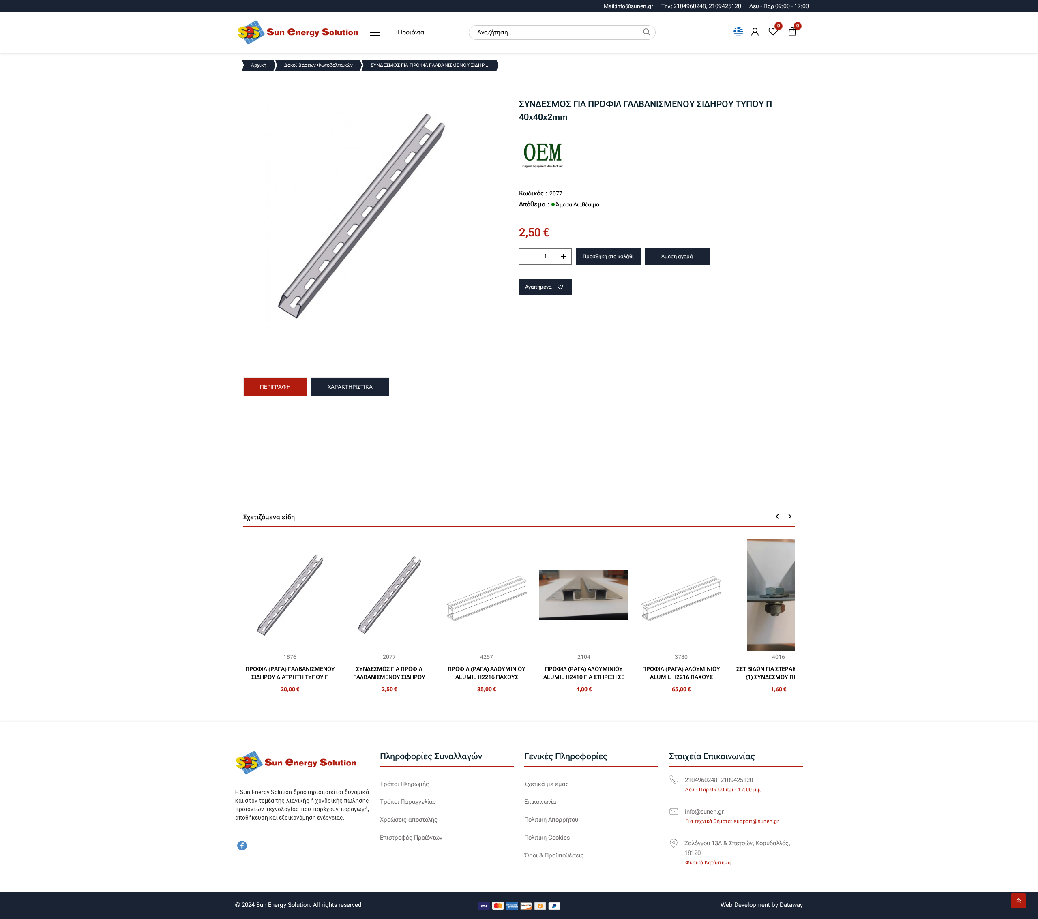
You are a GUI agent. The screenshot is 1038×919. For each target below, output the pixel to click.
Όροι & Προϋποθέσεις (554, 855)
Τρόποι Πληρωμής (404, 784)
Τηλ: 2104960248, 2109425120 (701, 6)
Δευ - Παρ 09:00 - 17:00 (779, 6)
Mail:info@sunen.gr (628, 6)
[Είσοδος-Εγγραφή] (755, 32)
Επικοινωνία (540, 801)
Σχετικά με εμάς (546, 784)
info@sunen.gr (704, 811)
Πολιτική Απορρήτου (551, 819)
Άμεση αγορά (677, 256)
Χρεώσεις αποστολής (409, 819)
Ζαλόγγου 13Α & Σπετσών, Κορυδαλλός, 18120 (737, 848)
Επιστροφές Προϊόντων (411, 837)
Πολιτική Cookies (547, 837)
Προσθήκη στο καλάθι (608, 256)
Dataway (791, 904)
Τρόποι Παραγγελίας (408, 801)
